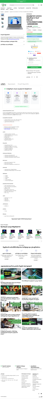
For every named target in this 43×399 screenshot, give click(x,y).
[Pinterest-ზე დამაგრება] (37, 77)
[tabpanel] (21, 152)
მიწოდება (33, 27)
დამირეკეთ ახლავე (34, 67)
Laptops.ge (4, 396)
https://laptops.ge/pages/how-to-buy (13, 39)
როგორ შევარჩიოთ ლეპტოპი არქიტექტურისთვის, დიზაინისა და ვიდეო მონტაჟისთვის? (30, 321)
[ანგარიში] (38, 5)
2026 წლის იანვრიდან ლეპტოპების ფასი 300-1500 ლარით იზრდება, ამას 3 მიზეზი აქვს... (10, 304)
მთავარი (2, 11)
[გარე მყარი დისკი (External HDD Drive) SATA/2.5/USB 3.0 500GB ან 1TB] (38, 238)
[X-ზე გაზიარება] (34, 77)
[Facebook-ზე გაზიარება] (32, 77)
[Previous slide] (39, 247)
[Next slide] (41, 247)
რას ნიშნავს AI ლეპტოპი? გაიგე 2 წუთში (32, 286)
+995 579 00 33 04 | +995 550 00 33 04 (8, 378)
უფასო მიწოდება (7, 128)
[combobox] (21, 5)
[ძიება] (33, 5)
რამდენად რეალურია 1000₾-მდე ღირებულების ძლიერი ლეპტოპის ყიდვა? (9, 338)
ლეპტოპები (7, 11)
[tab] (3, 84)
